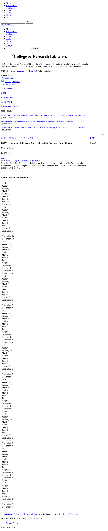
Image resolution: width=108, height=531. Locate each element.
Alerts (8, 13)
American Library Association (67, 514)
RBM (3, 93)
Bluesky (32, 71)
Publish (9, 10)
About (9, 17)
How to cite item (8, 84)
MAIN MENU (7, 25)
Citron (30, 138)
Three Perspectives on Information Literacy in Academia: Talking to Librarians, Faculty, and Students (43, 127)
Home (8, 3)
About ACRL (7, 102)
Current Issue (11, 5)
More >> (103, 134)
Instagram (20, 71)
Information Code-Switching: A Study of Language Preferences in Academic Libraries (37, 121)
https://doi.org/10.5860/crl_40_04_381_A (23, 161)
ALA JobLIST (7, 97)
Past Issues (10, 8)
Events (9, 15)
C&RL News (6, 88)
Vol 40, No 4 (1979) (16, 138)
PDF (3, 158)
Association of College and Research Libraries (20, 514)
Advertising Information (11, 106)
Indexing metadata (12, 81)
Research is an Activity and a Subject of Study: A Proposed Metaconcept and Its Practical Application (43, 115)
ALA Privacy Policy (9, 523)
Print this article (8, 78)
